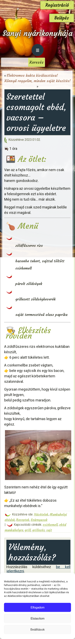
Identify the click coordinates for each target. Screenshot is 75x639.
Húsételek (41, 514)
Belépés (61, 18)
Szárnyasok (39, 520)
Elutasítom (38, 618)
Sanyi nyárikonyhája (37, 33)
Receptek (22, 520)
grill (28, 530)
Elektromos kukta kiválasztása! (32, 75)
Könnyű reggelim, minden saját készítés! (37, 81)
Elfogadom (38, 607)
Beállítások (37, 629)
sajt (49, 530)
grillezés (38, 530)
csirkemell (50, 525)
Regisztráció (57, 5)
